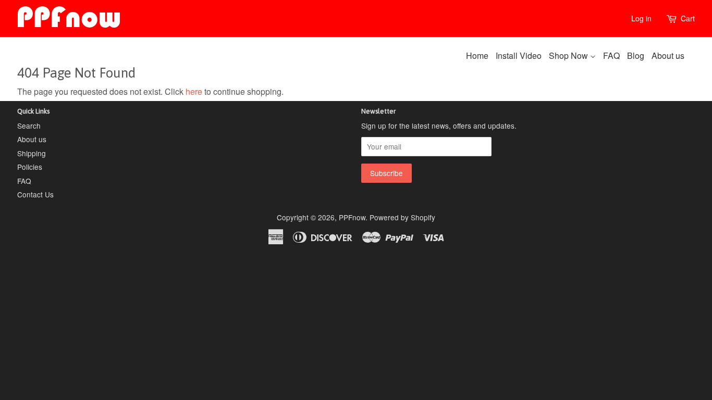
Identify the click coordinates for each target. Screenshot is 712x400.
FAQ (611, 55)
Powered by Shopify (402, 217)
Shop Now (569, 55)
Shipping (31, 153)
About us (668, 55)
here (194, 91)
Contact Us (35, 194)
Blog (635, 55)
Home (477, 55)
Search (29, 125)
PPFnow (352, 217)
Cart (688, 18)
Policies (29, 166)
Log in (641, 18)
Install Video (519, 55)
